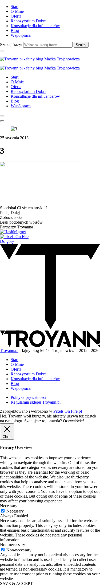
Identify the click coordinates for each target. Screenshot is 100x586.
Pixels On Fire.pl (67, 411)
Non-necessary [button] (12, 544)
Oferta (16, 16)
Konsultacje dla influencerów (35, 25)
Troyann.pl (9, 350)
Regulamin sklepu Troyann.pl (36, 402)
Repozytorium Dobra (28, 21)
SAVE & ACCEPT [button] (16, 583)
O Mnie (17, 11)
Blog (15, 30)
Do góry (7, 241)
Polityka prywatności (28, 397)
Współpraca (21, 35)
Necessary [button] (8, 505)
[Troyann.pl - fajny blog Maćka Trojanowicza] (40, 59)
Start (14, 6)
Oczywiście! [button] (73, 421)
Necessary (15, 511)
